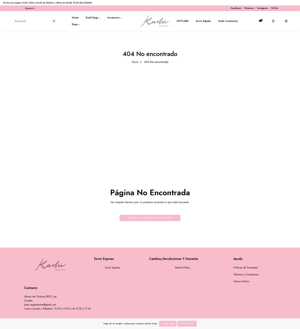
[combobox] (35, 21)
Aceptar (167, 323)
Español (29, 8)
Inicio (135, 62)
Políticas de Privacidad (245, 267)
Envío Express (112, 267)
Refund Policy (182, 267)
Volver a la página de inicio (150, 217)
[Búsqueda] (54, 21)
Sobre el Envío (241, 281)
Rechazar (187, 323)
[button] (273, 21)
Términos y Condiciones (245, 274)
